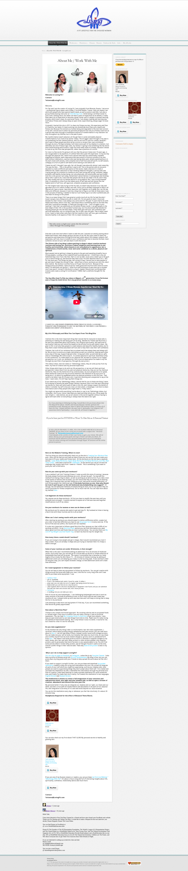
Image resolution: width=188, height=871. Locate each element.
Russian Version (65, 676)
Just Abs (102, 461)
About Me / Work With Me (58, 43)
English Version (50, 676)
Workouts (73, 43)
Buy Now (53, 703)
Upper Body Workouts (76, 461)
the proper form (85, 522)
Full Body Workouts (91, 461)
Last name (119, 208)
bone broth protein (91, 646)
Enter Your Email (120, 196)
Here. (55, 490)
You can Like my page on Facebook (57, 656)
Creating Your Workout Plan (98, 456)
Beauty (99, 43)
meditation (49, 665)
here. (51, 638)
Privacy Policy (50, 858)
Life (119, 43)
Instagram (75, 656)
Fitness (92, 43)
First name (119, 202)
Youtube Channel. (98, 656)
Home (43, 51)
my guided (101, 664)
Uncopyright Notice (52, 860)
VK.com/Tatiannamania (79, 657)
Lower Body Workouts (59, 461)
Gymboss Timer (52, 578)
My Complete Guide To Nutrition (75, 616)
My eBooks (127, 43)
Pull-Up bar (50, 590)
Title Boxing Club (76, 114)
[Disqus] (77, 826)
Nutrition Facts (69, 528)
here (53, 633)
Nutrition (84, 43)
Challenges (76, 463)
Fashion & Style (109, 43)
